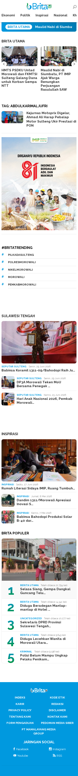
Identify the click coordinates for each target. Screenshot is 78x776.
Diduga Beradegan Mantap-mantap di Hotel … (43, 607)
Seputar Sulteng (14, 366)
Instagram (59, 749)
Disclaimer (57, 710)
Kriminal (26, 651)
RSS (59, 755)
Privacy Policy (19, 710)
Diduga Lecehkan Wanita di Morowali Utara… (43, 641)
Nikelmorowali (20, 269)
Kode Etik (57, 697)
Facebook (22, 749)
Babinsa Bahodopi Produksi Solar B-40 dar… (44, 519)
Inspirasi (8, 484)
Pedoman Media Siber (57, 723)
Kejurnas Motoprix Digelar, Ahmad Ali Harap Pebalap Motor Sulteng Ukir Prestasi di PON (51, 119)
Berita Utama (29, 585)
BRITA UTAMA (13, 41)
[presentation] (4, 64)
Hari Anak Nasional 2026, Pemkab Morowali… (44, 401)
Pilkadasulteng (21, 254)
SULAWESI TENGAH (18, 316)
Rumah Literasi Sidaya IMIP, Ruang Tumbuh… (38, 488)
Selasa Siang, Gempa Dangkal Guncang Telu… (45, 591)
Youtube (22, 755)
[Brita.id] (39, 7)
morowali (16, 277)
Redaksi (57, 704)
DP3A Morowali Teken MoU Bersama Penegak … (39, 384)
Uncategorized (31, 618)
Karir (20, 704)
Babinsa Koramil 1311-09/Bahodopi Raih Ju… (38, 370)
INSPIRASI (10, 434)
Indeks (20, 697)
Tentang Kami (20, 716)
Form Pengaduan (20, 723)
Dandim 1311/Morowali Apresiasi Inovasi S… (44, 502)
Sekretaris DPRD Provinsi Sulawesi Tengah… (40, 624)
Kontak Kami (57, 716)
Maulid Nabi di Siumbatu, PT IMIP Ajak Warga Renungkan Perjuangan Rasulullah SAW (56, 80)
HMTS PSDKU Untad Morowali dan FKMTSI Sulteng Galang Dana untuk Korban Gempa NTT (19, 78)
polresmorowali (22, 262)
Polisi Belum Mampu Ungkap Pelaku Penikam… (44, 657)
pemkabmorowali (22, 284)
